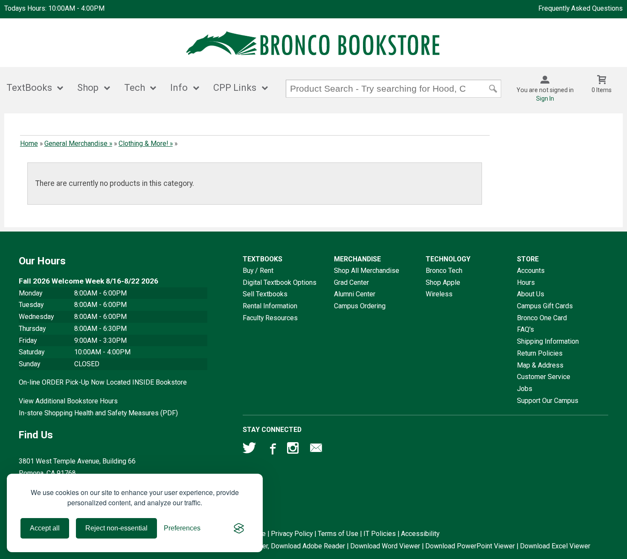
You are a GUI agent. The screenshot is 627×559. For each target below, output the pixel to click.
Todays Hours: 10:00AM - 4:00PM (54, 8)
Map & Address (540, 365)
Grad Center (351, 282)
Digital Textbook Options (279, 282)
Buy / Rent (258, 270)
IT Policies (379, 534)
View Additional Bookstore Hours (68, 401)
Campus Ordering (360, 306)
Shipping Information (548, 341)
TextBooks (29, 87)
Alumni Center (354, 294)
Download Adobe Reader (308, 546)
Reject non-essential (116, 528)
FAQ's (525, 329)
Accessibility (420, 534)
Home (29, 143)
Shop (88, 87)
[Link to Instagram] (294, 450)
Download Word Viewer (385, 546)
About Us (530, 294)
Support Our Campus (547, 401)
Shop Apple (443, 282)
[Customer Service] (316, 450)
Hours (526, 282)
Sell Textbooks (265, 294)
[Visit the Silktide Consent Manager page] (239, 528)
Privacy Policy (292, 534)
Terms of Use (338, 534)
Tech (134, 87)
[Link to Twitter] (249, 450)
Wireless (439, 294)
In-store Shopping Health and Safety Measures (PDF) (98, 413)
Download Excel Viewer (555, 546)
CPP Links (234, 87)
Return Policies (540, 353)
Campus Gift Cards (545, 306)
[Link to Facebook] (272, 450)
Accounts (531, 270)
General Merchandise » (78, 143)
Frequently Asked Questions (580, 8)
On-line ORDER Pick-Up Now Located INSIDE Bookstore (103, 382)
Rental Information (270, 306)
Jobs (524, 389)
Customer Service (543, 377)
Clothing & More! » (146, 143)
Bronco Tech (444, 270)
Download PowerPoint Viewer (470, 546)
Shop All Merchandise (366, 270)
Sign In (545, 98)
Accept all (45, 528)
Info (179, 87)
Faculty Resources (270, 318)
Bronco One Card (542, 318)
